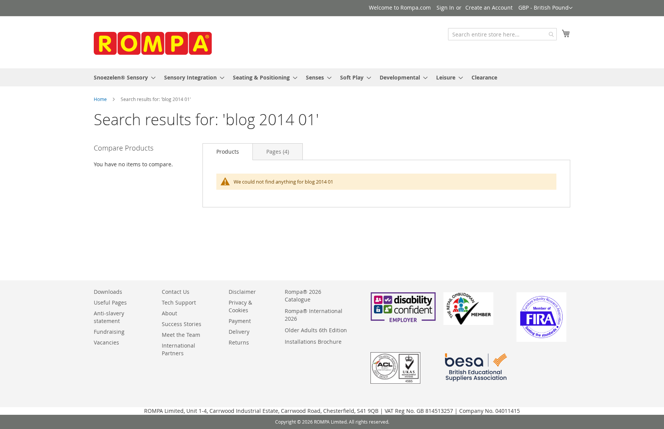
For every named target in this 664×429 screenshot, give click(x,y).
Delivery (239, 331)
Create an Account (489, 7)
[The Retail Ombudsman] (468, 322)
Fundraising (109, 331)
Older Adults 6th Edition (316, 330)
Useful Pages (110, 302)
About (169, 313)
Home (100, 99)
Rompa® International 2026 (313, 314)
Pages (277, 151)
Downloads (108, 291)
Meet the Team (181, 334)
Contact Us (175, 291)
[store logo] (151, 41)
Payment (240, 321)
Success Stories (181, 324)
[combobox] (502, 34)
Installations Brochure (313, 341)
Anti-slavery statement (109, 317)
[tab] (228, 151)
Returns (239, 342)
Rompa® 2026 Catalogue (303, 295)
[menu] (332, 77)
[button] (545, 8)
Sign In (445, 7)
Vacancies (106, 342)
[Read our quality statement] (395, 381)
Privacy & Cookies (240, 306)
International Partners (178, 349)
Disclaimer (242, 291)
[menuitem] (122, 77)
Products (227, 151)
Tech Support (179, 302)
